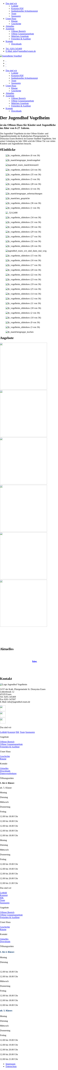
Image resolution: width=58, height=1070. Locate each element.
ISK (17, 732)
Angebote (10, 29)
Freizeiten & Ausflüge (21, 39)
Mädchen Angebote (20, 36)
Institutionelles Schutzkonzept (24, 11)
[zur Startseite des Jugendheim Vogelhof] (11, 56)
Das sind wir (11, 3)
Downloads (16, 44)
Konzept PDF (17, 8)
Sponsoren (16, 16)
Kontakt (9, 41)
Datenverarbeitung (8, 773)
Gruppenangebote (29, 637)
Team (13, 13)
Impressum (10, 1064)
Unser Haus (11, 18)
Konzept (11, 732)
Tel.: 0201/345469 (14, 48)
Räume (14, 21)
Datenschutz (11, 1066)
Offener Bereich (18, 31)
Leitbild (14, 6)
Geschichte (16, 23)
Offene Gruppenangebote (22, 34)
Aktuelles (10, 26)
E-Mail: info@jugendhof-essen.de (21, 51)
